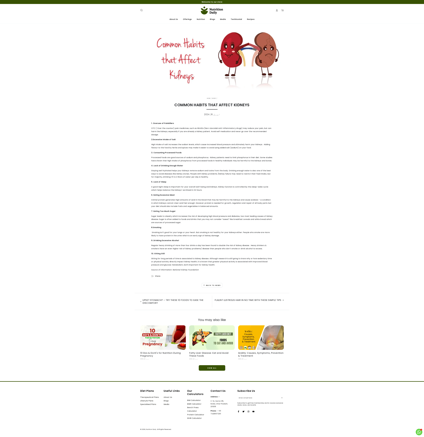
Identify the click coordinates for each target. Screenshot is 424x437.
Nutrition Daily (151, 429)
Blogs (166, 400)
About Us (168, 397)
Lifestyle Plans (146, 400)
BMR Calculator (194, 404)
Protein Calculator (195, 414)
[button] (141, 10)
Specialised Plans (148, 404)
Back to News (213, 285)
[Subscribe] (282, 397)
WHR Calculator (194, 418)
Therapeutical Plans (149, 397)
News (214, 98)
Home (208, 98)
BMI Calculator (194, 400)
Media (166, 404)
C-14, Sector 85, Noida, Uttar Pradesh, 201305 (219, 404)
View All (212, 368)
